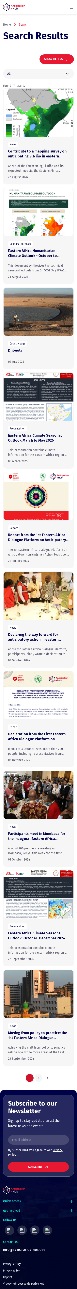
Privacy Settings (12, 1264)
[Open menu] (71, 7)
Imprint (7, 1277)
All (8, 73)
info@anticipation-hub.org (24, 1250)
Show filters (53, 59)
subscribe (35, 1167)
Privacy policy (11, 1270)
